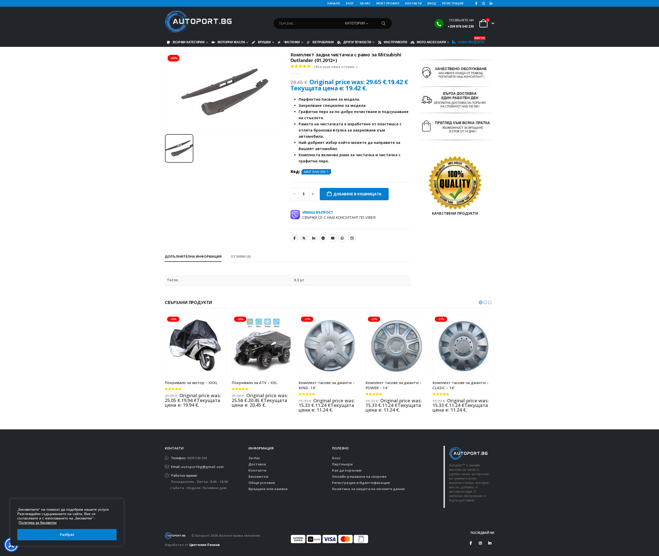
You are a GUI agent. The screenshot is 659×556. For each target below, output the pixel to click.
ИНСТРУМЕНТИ (395, 42)
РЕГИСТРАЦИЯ (452, 3)
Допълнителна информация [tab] (193, 256)
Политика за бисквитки (38, 522)
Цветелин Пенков (204, 545)
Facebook (294, 238)
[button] (480, 302)
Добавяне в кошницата (357, 194)
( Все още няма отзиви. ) (335, 66)
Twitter (304, 238)
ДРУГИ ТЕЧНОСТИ (357, 42)
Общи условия (261, 482)
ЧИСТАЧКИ (292, 42)
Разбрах (67, 534)
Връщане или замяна (268, 488)
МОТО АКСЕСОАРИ (431, 42)
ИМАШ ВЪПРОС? (339, 215)
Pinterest (323, 238)
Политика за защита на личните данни (368, 488)
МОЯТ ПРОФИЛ (387, 3)
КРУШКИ (264, 42)
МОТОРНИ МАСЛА (231, 42)
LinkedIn (313, 238)
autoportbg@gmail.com (202, 466)
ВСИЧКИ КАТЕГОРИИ (189, 42)
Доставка (257, 464)
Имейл (333, 238)
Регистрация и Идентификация (361, 482)
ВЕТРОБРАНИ (323, 42)
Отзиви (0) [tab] (240, 256)
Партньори (342, 464)
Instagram (480, 543)
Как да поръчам (346, 470)
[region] (67, 522)
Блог (336, 458)
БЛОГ (350, 3)
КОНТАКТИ (413, 3)
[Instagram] (483, 3)
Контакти (257, 470)
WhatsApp (342, 238)
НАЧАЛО (333, 3)
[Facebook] (476, 3)
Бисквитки (258, 476)
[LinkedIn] (491, 3)
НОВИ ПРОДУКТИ (471, 41)
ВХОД (432, 3)
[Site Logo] (198, 22)
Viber (352, 238)
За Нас (254, 458)
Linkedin (490, 543)
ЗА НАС (365, 3)
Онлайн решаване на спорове (359, 476)
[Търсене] (384, 23)
